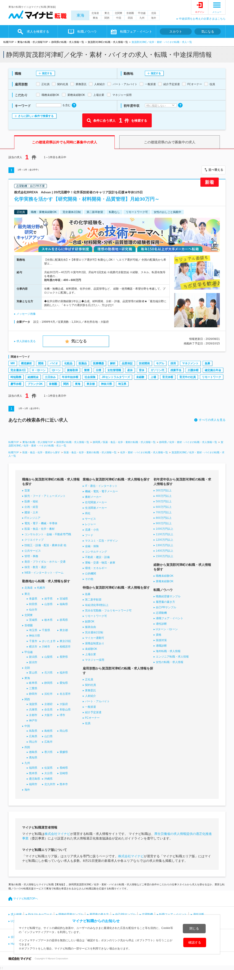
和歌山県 (65, 709)
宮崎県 (64, 773)
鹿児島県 (34, 778)
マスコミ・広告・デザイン (101, 540)
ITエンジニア (32, 517)
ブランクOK (35, 383)
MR (13, 363)
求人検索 (16, 914)
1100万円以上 (164, 534)
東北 (106, 13)
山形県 (48, 604)
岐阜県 (33, 682)
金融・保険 (92, 546)
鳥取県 (33, 730)
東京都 (91, 383)
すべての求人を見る (212, 420)
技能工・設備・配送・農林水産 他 (45, 545)
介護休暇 (193, 370)
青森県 (33, 598)
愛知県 (64, 682)
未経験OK (91, 648)
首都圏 (130, 13)
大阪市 (48, 715)
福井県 (64, 672)
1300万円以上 (164, 545)
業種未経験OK (164, 581)
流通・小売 (92, 529)
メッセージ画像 (26, 313)
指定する (47, 73)
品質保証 (127, 363)
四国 (130, 17)
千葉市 (33, 641)
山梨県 (48, 656)
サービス (90, 518)
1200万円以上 (164, 539)
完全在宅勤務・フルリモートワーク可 (108, 610)
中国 (118, 17)
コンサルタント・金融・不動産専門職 (47, 534)
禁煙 (87, 370)
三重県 (33, 688)
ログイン (199, 12)
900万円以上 (164, 523)
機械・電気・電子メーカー (101, 491)
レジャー (90, 524)
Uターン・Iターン (167, 629)
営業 (27, 490)
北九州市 (49, 784)
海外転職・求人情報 (168, 651)
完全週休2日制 (94, 632)
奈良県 (48, 709)
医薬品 (83, 363)
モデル (160, 363)
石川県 (48, 672)
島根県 (48, 730)
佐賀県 (48, 767)
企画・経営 (31, 507)
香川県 (48, 752)
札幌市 (41, 587)
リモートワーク (211, 377)
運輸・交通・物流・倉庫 (100, 562)
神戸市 (33, 720)
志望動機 (161, 612)
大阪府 (64, 704)
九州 (141, 17)
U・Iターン (39, 370)
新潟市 (33, 662)
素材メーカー (93, 496)
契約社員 (90, 685)
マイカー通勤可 (94, 638)
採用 (173, 363)
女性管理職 (114, 370)
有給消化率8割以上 (97, 605)
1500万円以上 (164, 556)
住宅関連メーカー (96, 502)
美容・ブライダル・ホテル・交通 (45, 561)
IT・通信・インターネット (101, 486)
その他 (89, 579)
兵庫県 (33, 709)
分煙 (98, 370)
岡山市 (33, 741)
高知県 (33, 757)
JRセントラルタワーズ (116, 377)
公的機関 (90, 573)
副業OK (89, 621)
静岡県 (48, 682)
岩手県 (48, 598)
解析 (113, 363)
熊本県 (33, 773)
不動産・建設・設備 (97, 557)
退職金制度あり (94, 643)
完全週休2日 (18, 370)
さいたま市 (49, 641)
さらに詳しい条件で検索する (36, 116)
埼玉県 (122, 383)
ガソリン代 (157, 370)
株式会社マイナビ (57, 834)
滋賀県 (33, 704)
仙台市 (33, 609)
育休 (141, 370)
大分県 (48, 773)
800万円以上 (164, 517)
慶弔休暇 (16, 383)
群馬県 (64, 619)
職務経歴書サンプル (168, 596)
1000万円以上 (164, 528)
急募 (207, 363)
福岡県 (33, 767)
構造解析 (26, 363)
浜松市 (48, 693)
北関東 (118, 13)
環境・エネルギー (96, 568)
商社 (87, 513)
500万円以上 (164, 501)
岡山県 (64, 730)
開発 (41, 363)
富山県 (33, 672)
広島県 (33, 736)
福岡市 (33, 784)
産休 (130, 370)
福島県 (64, 604)
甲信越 (142, 13)
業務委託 (90, 690)
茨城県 (33, 619)
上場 (153, 377)
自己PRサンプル (166, 607)
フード (89, 535)
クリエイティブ (34, 539)
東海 (80, 15)
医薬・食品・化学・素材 (39, 528)
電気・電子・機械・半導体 (40, 523)
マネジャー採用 (94, 659)
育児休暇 (167, 377)
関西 (106, 17)
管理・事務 (31, 556)
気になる (207, 31)
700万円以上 (164, 512)
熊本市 (64, 784)
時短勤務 (16, 377)
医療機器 (98, 363)
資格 (158, 634)
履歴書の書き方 (165, 601)
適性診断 (161, 623)
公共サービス (32, 550)
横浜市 (33, 646)
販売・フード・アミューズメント (45, 496)
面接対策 (161, 640)
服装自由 (90, 627)
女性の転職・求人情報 (169, 662)
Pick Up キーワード (40, 914)
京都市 (33, 715)
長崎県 (64, 767)
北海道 (95, 13)
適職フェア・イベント (169, 618)
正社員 (89, 679)
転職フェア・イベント (173, 914)
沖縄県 (48, 778)
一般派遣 (90, 706)
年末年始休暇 (70, 377)
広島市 (48, 741)
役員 (87, 723)
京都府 (48, 704)
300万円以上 (164, 490)
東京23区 (65, 641)
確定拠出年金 (213, 370)
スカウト (175, 31)
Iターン (56, 370)
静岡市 (33, 693)
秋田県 (33, 604)
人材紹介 (90, 695)
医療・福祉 (31, 501)
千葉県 (46, 630)
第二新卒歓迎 (93, 599)
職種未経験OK (164, 575)
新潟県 (33, 656)
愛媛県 (64, 752)
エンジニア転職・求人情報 (172, 656)
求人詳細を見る (26, 341)
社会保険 (90, 377)
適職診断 (161, 645)
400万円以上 (164, 496)
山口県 (48, 736)
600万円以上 (164, 507)
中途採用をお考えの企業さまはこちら (202, 18)
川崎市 (46, 646)
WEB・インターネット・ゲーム (44, 572)
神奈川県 (106, 383)
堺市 (62, 715)
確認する (194, 942)
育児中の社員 (187, 377)
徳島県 (33, 752)
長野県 (64, 656)
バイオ (54, 363)
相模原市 (65, 646)
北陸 (153, 13)
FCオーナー (92, 717)
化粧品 (68, 363)
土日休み (50, 377)
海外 (153, 17)
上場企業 (90, 654)
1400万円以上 (164, 550)
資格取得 (72, 370)
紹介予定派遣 (93, 712)
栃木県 (48, 619)
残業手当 (175, 370)
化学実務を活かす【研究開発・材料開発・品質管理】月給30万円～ (87, 199)
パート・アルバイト (97, 701)
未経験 (140, 377)
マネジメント (190, 363)
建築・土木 (31, 512)
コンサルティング (96, 551)
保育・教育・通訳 (35, 567)
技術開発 (144, 363)
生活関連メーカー (96, 507)
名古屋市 (65, 693)
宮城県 (64, 598)
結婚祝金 (33, 377)
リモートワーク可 (96, 616)
